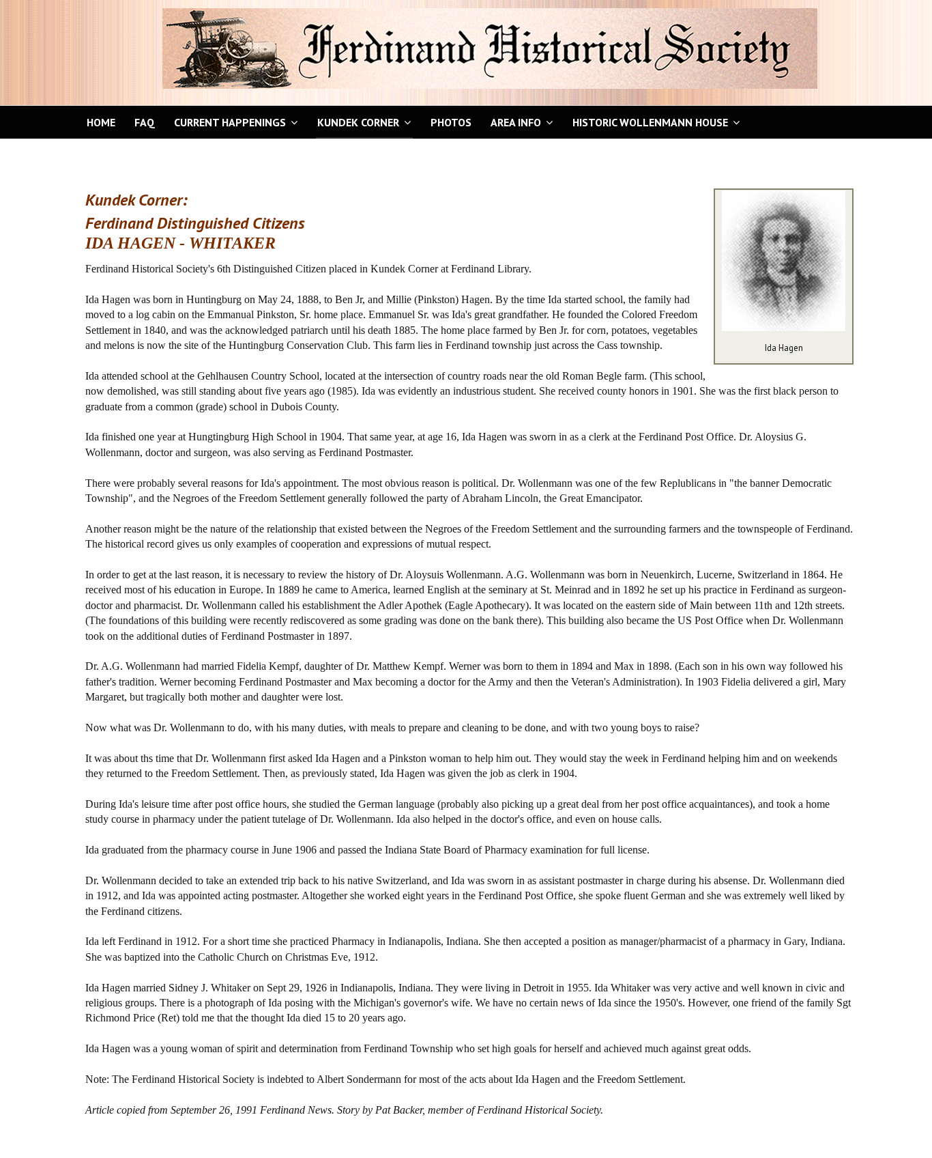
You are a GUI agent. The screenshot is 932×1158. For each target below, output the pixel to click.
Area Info (516, 122)
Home (101, 122)
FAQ (144, 122)
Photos (451, 122)
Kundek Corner (358, 122)
